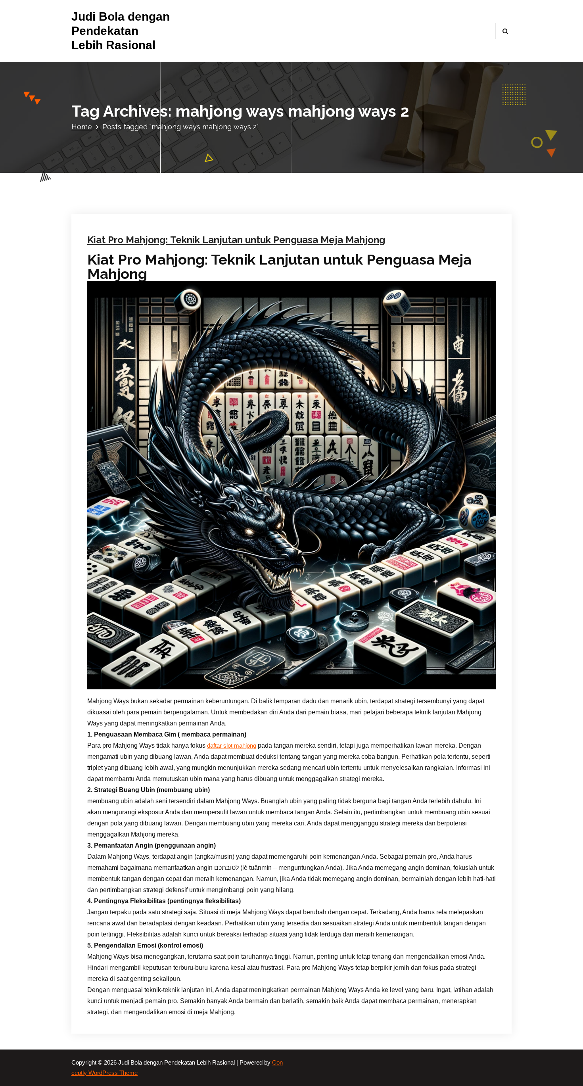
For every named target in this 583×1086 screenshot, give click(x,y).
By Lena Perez (185, 125)
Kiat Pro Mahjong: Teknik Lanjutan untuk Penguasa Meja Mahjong (236, 240)
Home (81, 127)
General (230, 125)
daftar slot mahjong (231, 746)
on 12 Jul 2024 (133, 125)
